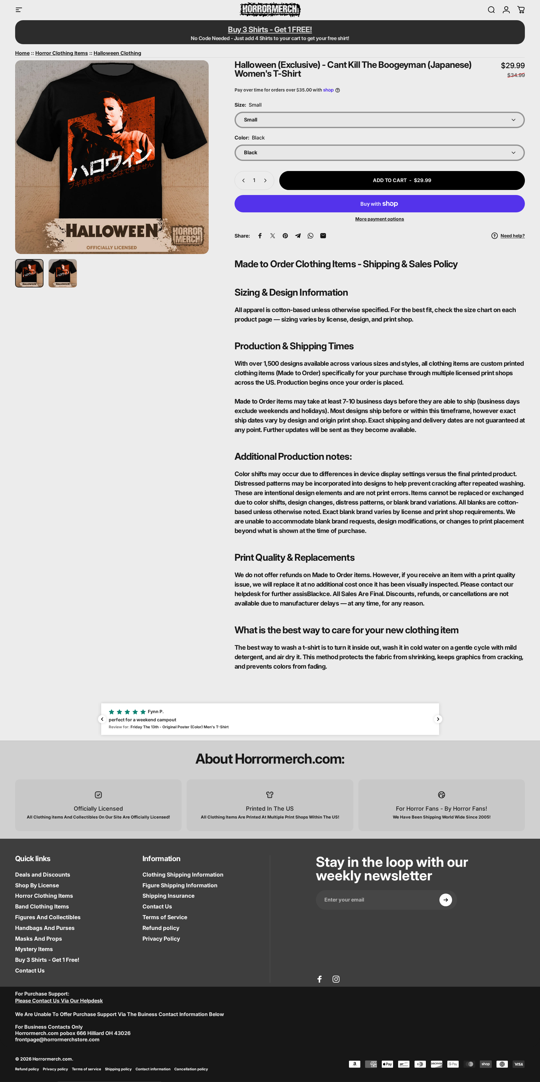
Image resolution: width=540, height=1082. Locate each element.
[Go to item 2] (63, 273)
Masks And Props (38, 938)
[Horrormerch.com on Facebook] (319, 979)
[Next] (192, 171)
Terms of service (86, 1069)
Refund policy (160, 928)
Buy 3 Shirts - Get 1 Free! (47, 959)
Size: (248, 105)
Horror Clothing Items (44, 895)
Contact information (153, 1069)
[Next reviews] (438, 719)
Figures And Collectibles (48, 917)
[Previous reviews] (102, 719)
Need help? (513, 235)
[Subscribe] (445, 900)
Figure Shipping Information (180, 885)
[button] (270, 719)
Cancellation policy (191, 1069)
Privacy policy (55, 1069)
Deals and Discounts (42, 874)
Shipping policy (118, 1069)
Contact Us (30, 970)
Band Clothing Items (42, 906)
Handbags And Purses (45, 928)
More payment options (379, 219)
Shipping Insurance (168, 895)
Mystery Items (34, 949)
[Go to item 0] (29, 273)
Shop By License (37, 885)
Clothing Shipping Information (183, 874)
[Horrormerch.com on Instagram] (336, 979)
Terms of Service (164, 917)
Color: (250, 137)
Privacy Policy (161, 938)
